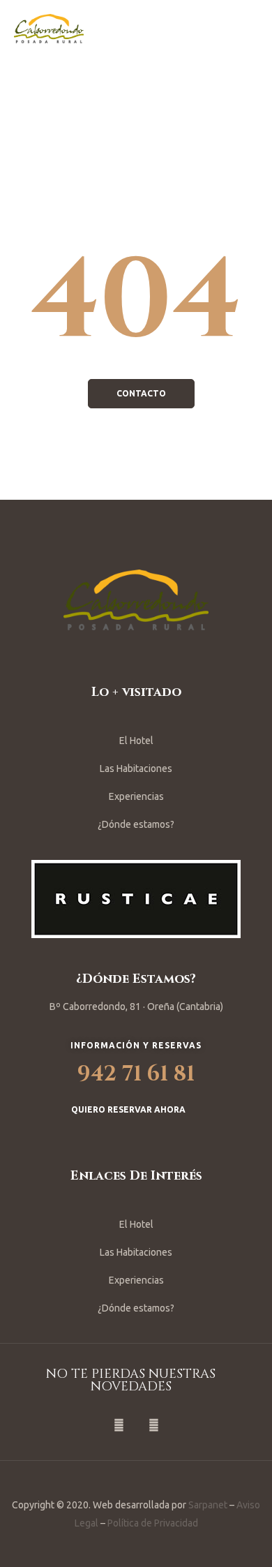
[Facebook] (118, 1425)
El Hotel (136, 740)
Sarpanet (207, 1504)
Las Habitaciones (136, 768)
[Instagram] (153, 1425)
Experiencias (136, 796)
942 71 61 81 (136, 1074)
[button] (141, 393)
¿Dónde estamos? (136, 824)
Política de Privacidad (152, 1523)
